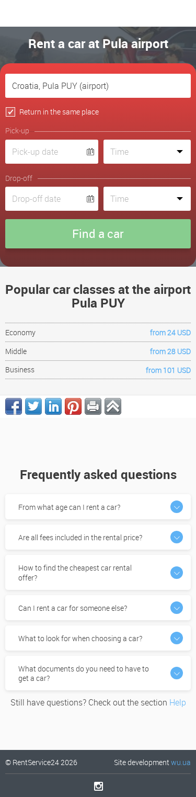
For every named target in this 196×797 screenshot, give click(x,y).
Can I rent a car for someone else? (72, 608)
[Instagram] (98, 786)
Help (177, 702)
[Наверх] (113, 406)
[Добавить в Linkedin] (53, 406)
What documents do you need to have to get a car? (83, 673)
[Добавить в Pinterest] (73, 406)
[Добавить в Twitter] (33, 406)
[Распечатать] (93, 406)
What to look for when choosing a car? (80, 638)
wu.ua (181, 762)
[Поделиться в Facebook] (13, 406)
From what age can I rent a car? (69, 507)
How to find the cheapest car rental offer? (75, 572)
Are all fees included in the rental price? (80, 537)
